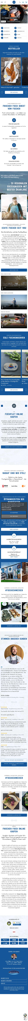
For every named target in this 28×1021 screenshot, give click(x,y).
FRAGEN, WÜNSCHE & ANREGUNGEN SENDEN (14, 764)
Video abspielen (14, 529)
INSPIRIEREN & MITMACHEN (14, 626)
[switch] (25, 1019)
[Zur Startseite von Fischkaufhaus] (14, 2)
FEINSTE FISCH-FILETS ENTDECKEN (14, 447)
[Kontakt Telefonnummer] (20, 2)
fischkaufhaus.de (7, 989)
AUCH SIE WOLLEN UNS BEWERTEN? (14, 760)
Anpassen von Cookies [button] (7, 509)
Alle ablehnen (14, 516)
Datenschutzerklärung (6, 507)
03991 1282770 (18, 962)
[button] (18, 59)
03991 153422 (14, 557)
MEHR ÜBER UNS (14, 270)
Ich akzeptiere (14, 512)
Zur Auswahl (14, 92)
